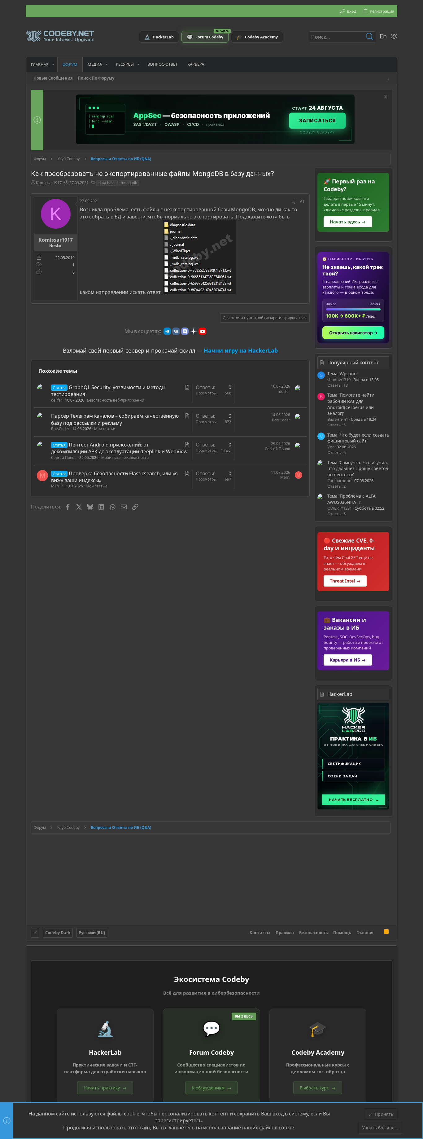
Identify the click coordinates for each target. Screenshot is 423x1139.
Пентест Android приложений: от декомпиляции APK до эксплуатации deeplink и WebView (119, 448)
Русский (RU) (92, 932)
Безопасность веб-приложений (115, 400)
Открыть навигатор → (353, 332)
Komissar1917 (49, 182)
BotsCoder (60, 428)
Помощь (342, 932)
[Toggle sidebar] (389, 78)
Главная (364, 932)
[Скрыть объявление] (384, 98)
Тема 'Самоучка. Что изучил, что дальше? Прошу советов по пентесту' (357, 468)
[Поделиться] (294, 202)
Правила (285, 932)
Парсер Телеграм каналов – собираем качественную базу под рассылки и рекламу (115, 419)
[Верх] (379, 932)
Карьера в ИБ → (348, 660)
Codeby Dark (58, 932)
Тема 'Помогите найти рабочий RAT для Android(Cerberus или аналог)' (350, 404)
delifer (56, 400)
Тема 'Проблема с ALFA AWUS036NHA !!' (351, 499)
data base (107, 182)
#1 (302, 201)
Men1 (56, 486)
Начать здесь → (348, 222)
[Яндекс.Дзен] (193, 331)
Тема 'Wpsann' (342, 373)
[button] (53, 64)
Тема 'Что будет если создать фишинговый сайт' (358, 438)
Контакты (260, 932)
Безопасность (313, 932)
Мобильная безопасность (125, 457)
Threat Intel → (345, 581)
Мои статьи (105, 428)
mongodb (129, 182)
